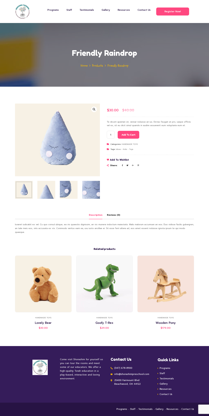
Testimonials (87, 10)
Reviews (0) (113, 215)
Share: (113, 165)
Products (97, 66)
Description (95, 215)
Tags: (112, 149)
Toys (131, 149)
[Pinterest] (138, 165)
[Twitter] (127, 165)
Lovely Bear (43, 323)
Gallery (106, 10)
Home (84, 66)
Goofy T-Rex (104, 323)
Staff (69, 10)
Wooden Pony (166, 323)
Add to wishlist (119, 160)
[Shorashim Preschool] (25, 11)
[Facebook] (122, 165)
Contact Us (144, 10)
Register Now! (172, 11)
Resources (124, 10)
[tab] (95, 215)
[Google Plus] (133, 165)
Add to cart (128, 135)
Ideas (118, 149)
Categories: (115, 144)
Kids (125, 149)
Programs (53, 10)
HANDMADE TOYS (130, 144)
